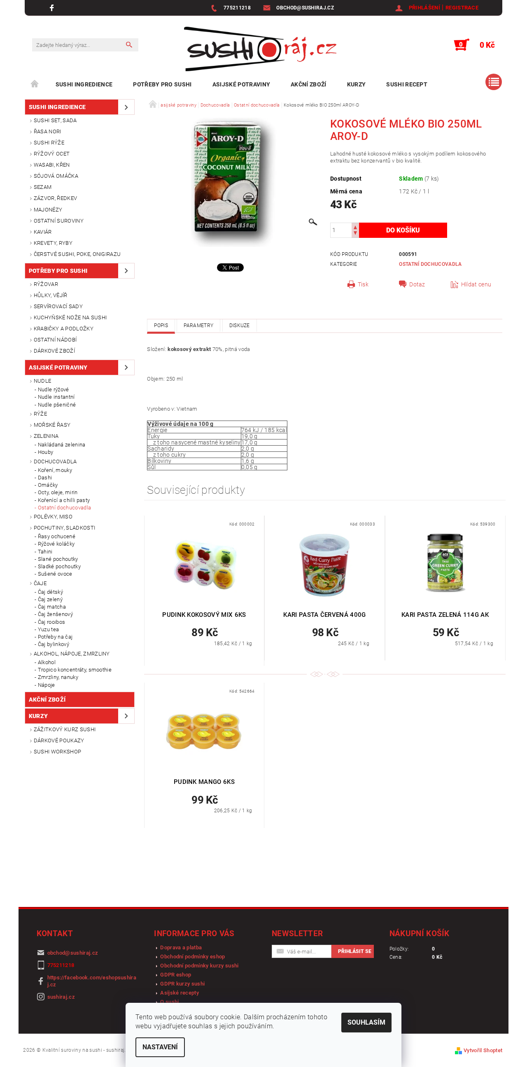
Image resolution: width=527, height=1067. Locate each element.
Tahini (45, 552)
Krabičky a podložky (63, 328)
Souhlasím (366, 1022)
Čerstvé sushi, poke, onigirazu (77, 254)
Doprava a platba (181, 947)
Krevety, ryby (53, 243)
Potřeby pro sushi (162, 84)
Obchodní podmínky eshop (192, 956)
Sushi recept (406, 84)
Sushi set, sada (55, 120)
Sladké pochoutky (59, 566)
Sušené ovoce (55, 574)
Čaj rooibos (51, 622)
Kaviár (43, 232)
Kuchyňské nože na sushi (70, 317)
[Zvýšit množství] (355, 226)
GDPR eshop (175, 975)
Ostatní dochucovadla (64, 507)
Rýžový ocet (52, 154)
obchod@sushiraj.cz (72, 953)
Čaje (40, 583)
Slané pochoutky (58, 559)
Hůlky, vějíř (51, 295)
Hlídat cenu (476, 284)
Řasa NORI (47, 131)
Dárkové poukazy (59, 740)
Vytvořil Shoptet (483, 1050)
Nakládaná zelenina (62, 445)
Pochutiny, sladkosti (64, 528)
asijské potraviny (241, 84)
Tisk (363, 284)
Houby (46, 452)
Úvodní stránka (35, 84)
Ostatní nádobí (55, 340)
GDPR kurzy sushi (182, 984)
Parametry (198, 325)
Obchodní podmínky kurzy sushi (199, 965)
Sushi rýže (49, 142)
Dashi (45, 477)
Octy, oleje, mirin (58, 492)
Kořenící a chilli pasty (64, 500)
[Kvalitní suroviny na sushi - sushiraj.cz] (260, 49)
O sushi (169, 1002)
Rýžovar (46, 284)
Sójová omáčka (56, 176)
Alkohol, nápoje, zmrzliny (72, 654)
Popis (161, 325)
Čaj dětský (50, 592)
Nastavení (160, 1047)
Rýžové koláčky (56, 544)
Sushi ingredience (84, 84)
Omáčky (48, 485)
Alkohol (47, 662)
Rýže (40, 414)
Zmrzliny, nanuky (58, 677)
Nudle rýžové (53, 389)
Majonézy (48, 210)
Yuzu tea (48, 629)
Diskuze (239, 325)
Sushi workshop (57, 752)
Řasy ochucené (56, 536)
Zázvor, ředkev (55, 198)
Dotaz (417, 284)
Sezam (43, 187)
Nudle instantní (56, 397)
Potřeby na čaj (55, 637)
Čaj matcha (52, 607)
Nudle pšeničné (57, 405)
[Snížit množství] (355, 234)
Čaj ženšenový (55, 614)
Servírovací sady (58, 306)
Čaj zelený (50, 599)
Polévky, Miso (53, 517)
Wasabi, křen (52, 165)
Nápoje (46, 685)
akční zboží (308, 84)
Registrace (461, 8)
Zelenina (46, 436)
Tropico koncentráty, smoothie (75, 670)
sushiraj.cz (61, 997)
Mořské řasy (52, 425)
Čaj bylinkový (53, 644)
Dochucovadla (55, 461)
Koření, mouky (55, 470)
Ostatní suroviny (59, 221)
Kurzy (356, 84)
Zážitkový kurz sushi (65, 729)
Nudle (42, 381)
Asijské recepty (179, 993)
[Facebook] (53, 7)
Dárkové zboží (54, 351)
